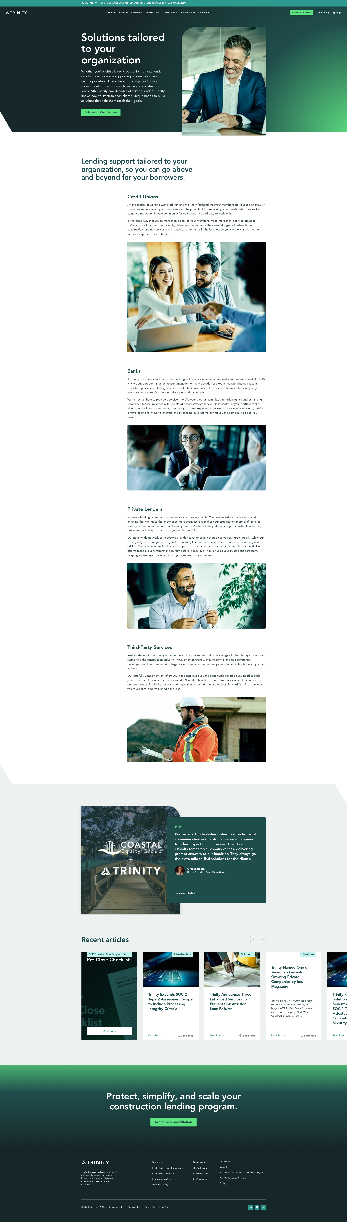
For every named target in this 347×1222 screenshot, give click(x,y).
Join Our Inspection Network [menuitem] (233, 1178)
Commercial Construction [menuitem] (145, 13)
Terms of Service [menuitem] (135, 1207)
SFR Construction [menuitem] (116, 13)
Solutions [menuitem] (170, 13)
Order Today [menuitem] (323, 13)
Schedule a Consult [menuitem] (301, 13)
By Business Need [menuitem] (201, 1174)
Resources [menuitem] (187, 13)
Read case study (184, 893)
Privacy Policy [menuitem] (151, 1207)
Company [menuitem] (203, 13)
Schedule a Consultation (101, 112)
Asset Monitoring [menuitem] (160, 1185)
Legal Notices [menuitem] (165, 1207)
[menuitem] (250, 1207)
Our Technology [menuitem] (200, 1168)
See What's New (177, 3)
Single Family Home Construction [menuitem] (167, 1168)
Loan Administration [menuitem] (161, 1179)
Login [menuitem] (339, 13)
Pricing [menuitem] (223, 1183)
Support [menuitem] (223, 1167)
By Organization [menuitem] (200, 1179)
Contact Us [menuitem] (225, 1162)
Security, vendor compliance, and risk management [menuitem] (243, 1173)
